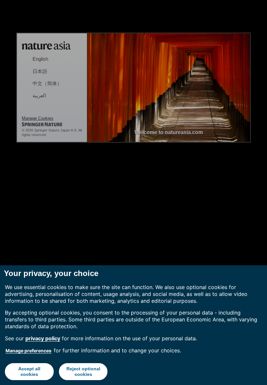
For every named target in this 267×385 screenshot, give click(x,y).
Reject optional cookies (83, 371)
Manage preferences (28, 350)
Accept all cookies (29, 371)
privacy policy (42, 338)
